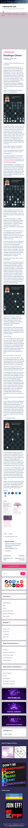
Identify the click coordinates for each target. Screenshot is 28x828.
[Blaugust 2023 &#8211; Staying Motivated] (17, 505)
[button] (8, 550)
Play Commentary (9, 52)
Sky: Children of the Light (9, 681)
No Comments (8, 59)
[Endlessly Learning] (8, 505)
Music (4, 605)
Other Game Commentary (9, 683)
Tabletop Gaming (7, 660)
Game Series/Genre (7, 657)
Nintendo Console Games (9, 652)
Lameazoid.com (9, 6)
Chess (5, 533)
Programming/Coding (8, 610)
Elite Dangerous (6, 678)
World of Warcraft (7, 673)
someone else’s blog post (9, 160)
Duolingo (10, 533)
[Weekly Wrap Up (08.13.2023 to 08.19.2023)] (8, 517)
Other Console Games (8, 655)
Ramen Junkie (9, 541)
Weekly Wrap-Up (7, 603)
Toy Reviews (6, 634)
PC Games (5, 649)
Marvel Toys (6, 637)
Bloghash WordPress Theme (16, 825)
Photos (4, 608)
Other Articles (6, 616)
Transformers (6, 631)
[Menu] (3, 11)
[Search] (22, 573)
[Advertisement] (14, 32)
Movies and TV (6, 629)
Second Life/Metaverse (8, 613)
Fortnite (5, 675)
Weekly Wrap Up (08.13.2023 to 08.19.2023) (7, 522)
